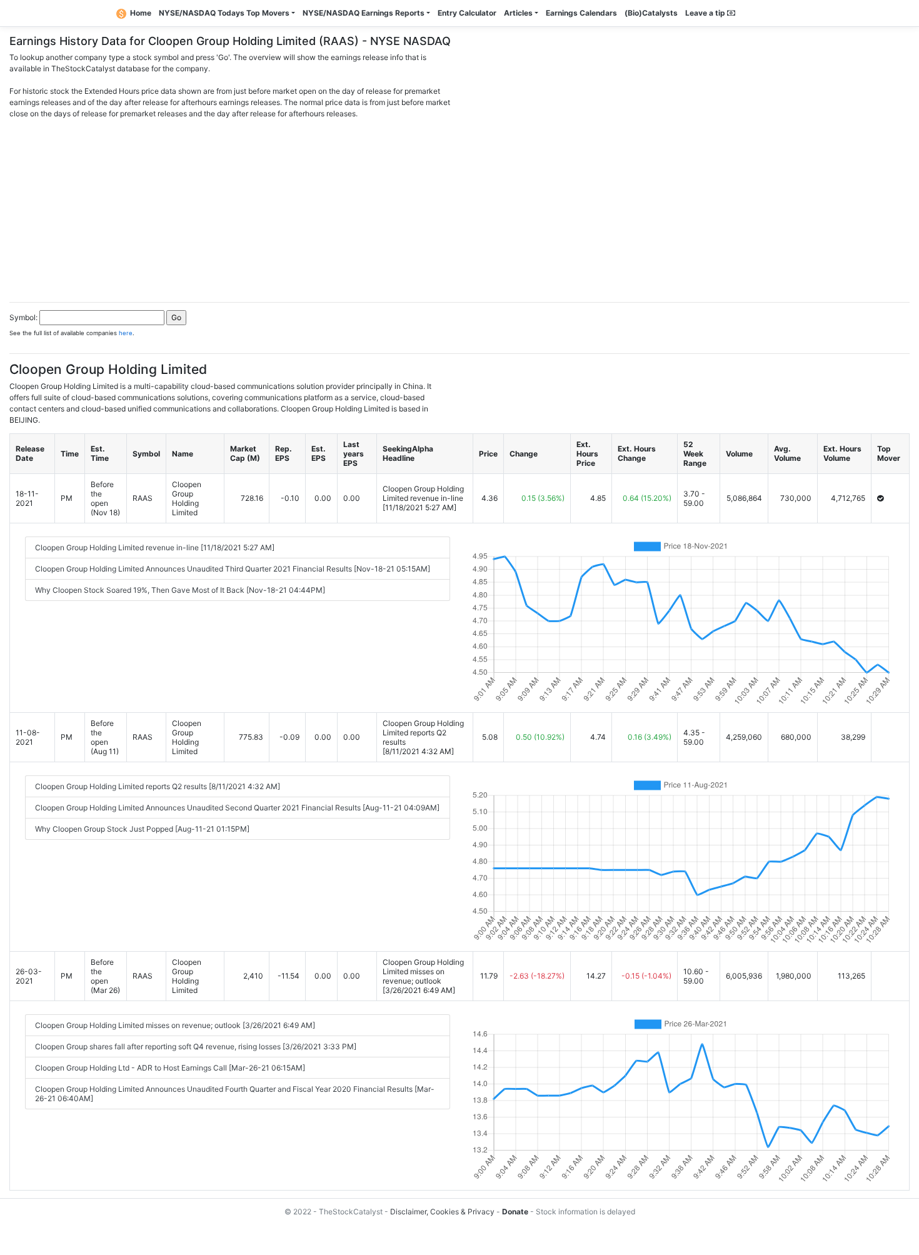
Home (140, 13)
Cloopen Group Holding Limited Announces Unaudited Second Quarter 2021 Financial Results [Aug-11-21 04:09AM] (237, 807)
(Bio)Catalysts (651, 13)
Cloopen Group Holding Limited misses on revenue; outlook (423, 971)
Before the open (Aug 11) (105, 737)
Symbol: (23, 317)
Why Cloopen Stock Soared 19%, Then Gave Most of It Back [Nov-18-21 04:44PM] (180, 590)
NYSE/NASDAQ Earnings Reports (363, 13)
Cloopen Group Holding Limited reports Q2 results (423, 732)
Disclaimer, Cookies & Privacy (442, 1211)
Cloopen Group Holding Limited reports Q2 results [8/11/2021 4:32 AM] (157, 786)
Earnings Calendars (581, 13)
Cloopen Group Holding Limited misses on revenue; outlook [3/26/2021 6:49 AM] (175, 1025)
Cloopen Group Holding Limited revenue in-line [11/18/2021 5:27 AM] (154, 547)
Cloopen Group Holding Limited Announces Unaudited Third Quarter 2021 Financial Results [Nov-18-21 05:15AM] (232, 568)
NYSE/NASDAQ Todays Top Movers (224, 13)
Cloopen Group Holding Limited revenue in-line (423, 493)
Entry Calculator (467, 13)
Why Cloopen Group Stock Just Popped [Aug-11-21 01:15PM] (142, 829)
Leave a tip (706, 13)
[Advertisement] (459, 207)
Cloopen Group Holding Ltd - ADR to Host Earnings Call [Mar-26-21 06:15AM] (170, 1067)
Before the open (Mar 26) (105, 976)
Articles (518, 13)
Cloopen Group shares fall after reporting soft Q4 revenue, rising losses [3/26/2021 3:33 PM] (195, 1046)
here (126, 333)
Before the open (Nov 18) (105, 498)
